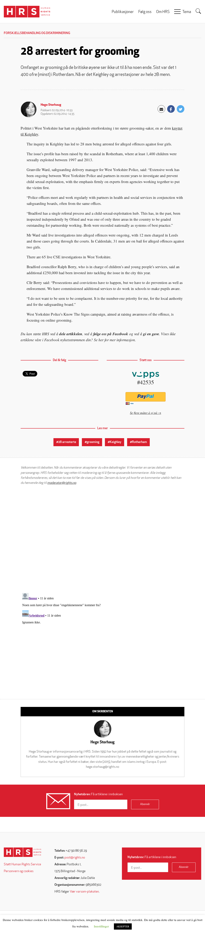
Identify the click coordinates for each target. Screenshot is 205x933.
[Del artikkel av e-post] (161, 109)
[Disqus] (102, 539)
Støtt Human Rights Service (22, 864)
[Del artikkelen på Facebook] (171, 109)
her (101, 339)
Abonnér (145, 804)
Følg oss (145, 12)
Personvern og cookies (18, 871)
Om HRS (163, 12)
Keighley (115, 442)
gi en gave (151, 333)
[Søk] (198, 11)
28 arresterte (67, 442)
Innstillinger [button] (101, 926)
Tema (186, 12)
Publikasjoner (123, 12)
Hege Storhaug (51, 105)
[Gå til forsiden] (22, 852)
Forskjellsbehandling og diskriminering (37, 33)
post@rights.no (74, 857)
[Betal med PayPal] (145, 397)
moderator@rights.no (61, 483)
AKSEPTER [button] (122, 926)
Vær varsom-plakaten (84, 891)
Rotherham (139, 442)
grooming (93, 442)
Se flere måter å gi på (143, 413)
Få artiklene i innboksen (98, 794)
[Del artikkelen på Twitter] (180, 109)
